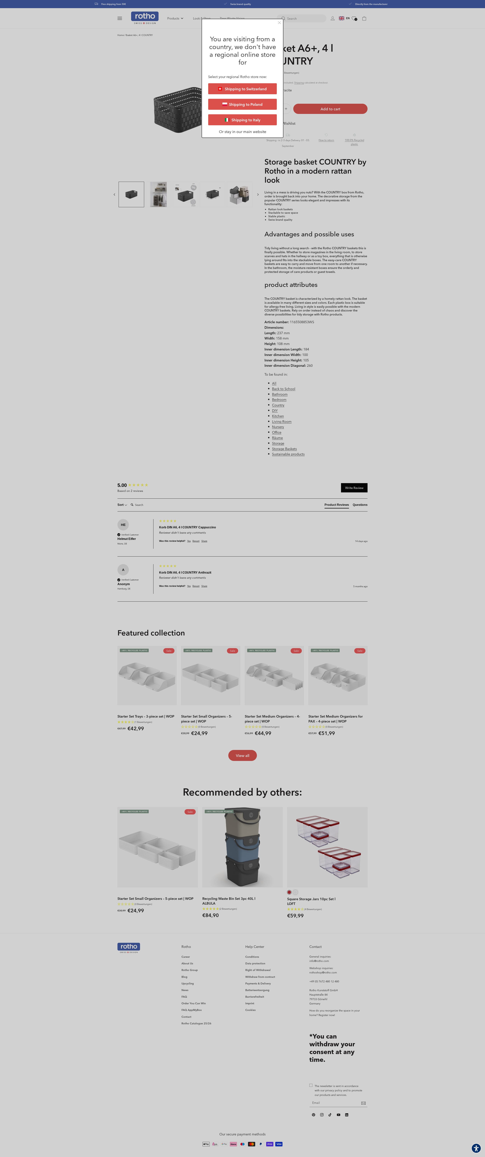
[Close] (279, 22)
